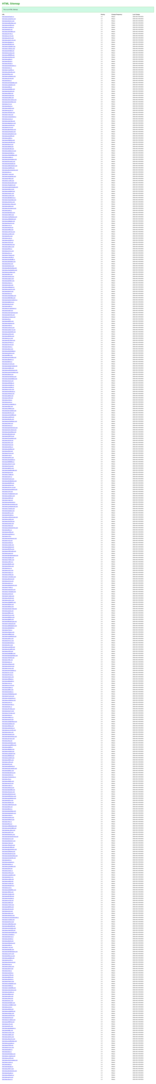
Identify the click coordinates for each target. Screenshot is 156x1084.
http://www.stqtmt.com (7, 206)
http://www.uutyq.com (7, 1077)
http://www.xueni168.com (8, 647)
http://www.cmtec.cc (7, 785)
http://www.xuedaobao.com (9, 983)
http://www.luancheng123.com (10, 427)
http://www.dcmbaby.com (8, 1002)
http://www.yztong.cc (7, 1062)
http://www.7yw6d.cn (7, 587)
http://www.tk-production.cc (9, 404)
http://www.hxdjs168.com (8, 142)
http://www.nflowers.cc (8, 359)
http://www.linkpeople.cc (8, 642)
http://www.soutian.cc (7, 157)
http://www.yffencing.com (8, 845)
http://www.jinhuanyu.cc (8, 885)
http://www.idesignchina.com (9, 268)
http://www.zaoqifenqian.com (9, 1041)
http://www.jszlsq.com (7, 285)
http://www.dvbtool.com (8, 547)
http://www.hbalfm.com (8, 619)
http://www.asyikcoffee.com (9, 357)
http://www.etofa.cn (7, 945)
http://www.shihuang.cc (8, 1075)
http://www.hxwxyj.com (8, 711)
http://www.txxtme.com (8, 523)
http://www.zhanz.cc (7, 282)
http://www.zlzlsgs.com (8, 1036)
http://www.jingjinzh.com (8, 819)
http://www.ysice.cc (7, 683)
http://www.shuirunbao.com (9, 295)
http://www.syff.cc (6, 536)
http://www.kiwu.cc (7, 1051)
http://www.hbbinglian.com (8, 297)
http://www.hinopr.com (7, 374)
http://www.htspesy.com (8, 21)
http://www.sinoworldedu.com (9, 378)
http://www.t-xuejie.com (8, 180)
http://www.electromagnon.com (10, 170)
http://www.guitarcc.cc (7, 717)
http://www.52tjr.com (7, 868)
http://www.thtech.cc (7, 106)
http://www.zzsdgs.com (8, 195)
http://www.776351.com (8, 559)
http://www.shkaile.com (8, 557)
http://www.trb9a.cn (7, 87)
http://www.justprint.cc (7, 972)
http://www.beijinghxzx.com (9, 796)
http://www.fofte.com (7, 806)
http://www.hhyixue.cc (7, 674)
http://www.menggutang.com (9, 159)
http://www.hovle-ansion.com (9, 768)
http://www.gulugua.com (8, 323)
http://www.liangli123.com (8, 212)
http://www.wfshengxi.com (8, 794)
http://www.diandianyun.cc (8, 197)
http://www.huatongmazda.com (10, 187)
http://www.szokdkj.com (8, 757)
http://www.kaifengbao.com (9, 23)
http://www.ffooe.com (7, 74)
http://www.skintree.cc (7, 979)
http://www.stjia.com (7, 740)
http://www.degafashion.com (9, 481)
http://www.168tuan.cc (7, 679)
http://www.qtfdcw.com (8, 994)
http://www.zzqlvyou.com (8, 231)
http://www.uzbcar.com (8, 485)
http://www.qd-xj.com (7, 645)
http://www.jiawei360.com (8, 789)
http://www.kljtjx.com (7, 274)
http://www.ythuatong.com (8, 184)
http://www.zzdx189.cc (8, 257)
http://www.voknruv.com (8, 327)
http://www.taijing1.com (8, 468)
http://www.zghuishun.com (9, 700)
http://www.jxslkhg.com (8, 214)
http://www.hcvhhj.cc (7, 960)
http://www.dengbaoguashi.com (10, 555)
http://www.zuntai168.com (8, 1011)
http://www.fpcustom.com (8, 161)
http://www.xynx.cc (7, 225)
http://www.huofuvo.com (8, 353)
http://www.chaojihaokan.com (9, 216)
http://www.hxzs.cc (7, 568)
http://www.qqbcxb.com (8, 787)
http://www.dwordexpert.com (9, 1070)
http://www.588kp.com (7, 613)
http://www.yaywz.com (8, 668)
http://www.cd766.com (7, 574)
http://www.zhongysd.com (8, 962)
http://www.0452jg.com (8, 604)
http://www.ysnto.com (7, 114)
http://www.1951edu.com (8, 112)
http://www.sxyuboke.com (8, 1019)
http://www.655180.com (8, 44)
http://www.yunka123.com (8, 623)
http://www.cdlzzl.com (7, 913)
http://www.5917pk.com (8, 412)
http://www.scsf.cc (7, 887)
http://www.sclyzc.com (8, 251)
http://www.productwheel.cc (9, 116)
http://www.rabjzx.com (7, 638)
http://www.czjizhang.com (8, 753)
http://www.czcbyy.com (8, 953)
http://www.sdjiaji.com (7, 902)
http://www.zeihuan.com (8, 664)
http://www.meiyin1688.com (9, 414)
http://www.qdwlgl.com (7, 146)
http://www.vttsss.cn (7, 1079)
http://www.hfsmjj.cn (7, 61)
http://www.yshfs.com (7, 762)
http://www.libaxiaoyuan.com (9, 621)
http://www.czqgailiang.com (9, 1004)
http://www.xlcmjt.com (7, 440)
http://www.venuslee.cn (8, 385)
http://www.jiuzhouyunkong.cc (9, 299)
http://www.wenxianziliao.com (9, 82)
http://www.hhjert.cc (7, 248)
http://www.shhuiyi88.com (8, 31)
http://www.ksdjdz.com (8, 97)
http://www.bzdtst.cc (7, 1049)
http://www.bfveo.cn (7, 823)
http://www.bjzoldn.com (8, 949)
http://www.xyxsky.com (8, 389)
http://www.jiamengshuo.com (9, 736)
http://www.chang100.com (8, 930)
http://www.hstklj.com (7, 310)
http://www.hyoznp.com (8, 696)
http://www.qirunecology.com (9, 182)
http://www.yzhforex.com (8, 48)
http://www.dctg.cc (7, 860)
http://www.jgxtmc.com (8, 676)
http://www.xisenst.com (8, 276)
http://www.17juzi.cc (7, 630)
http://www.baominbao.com (9, 811)
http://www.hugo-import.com (9, 429)
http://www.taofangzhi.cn (8, 766)
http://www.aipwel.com (7, 941)
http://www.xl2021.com (8, 760)
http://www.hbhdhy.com (8, 564)
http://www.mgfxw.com (8, 872)
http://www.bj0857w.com (8, 1021)
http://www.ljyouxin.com (8, 478)
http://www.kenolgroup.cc (8, 391)
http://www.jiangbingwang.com (10, 951)
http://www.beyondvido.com (9, 410)
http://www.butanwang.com (9, 813)
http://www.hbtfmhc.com (8, 617)
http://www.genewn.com (8, 734)
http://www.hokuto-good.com (9, 608)
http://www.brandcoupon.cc (9, 65)
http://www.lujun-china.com (9, 204)
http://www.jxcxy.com (7, 338)
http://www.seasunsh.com (8, 589)
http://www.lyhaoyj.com (8, 981)
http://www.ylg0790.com (8, 657)
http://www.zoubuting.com (8, 46)
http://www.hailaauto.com (8, 221)
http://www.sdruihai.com (8, 449)
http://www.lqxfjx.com (7, 1026)
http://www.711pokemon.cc (9, 777)
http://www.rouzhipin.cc (8, 387)
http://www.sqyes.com (7, 581)
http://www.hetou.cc (7, 715)
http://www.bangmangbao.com (10, 655)
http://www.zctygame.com (8, 317)
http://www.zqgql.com (7, 593)
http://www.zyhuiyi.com (8, 904)
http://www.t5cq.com (7, 236)
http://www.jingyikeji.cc (8, 515)
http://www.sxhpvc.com (8, 600)
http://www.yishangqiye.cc (8, 698)
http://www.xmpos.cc (7, 870)
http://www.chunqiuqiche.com (9, 270)
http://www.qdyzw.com (8, 909)
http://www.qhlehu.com (8, 606)
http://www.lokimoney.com (8, 840)
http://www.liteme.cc (7, 361)
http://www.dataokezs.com (9, 123)
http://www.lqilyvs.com (7, 512)
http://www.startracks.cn (8, 728)
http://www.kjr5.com (7, 764)
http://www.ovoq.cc (7, 964)
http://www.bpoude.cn (7, 1073)
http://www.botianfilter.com (8, 653)
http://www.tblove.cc (7, 808)
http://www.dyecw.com (8, 466)
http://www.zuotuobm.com (8, 875)
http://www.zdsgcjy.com (8, 666)
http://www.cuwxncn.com (8, 289)
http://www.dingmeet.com (8, 434)
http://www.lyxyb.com (7, 127)
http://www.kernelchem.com (9, 376)
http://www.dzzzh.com (7, 304)
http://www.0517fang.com (8, 340)
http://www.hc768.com (7, 975)
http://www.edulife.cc (7, 747)
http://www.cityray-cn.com (8, 487)
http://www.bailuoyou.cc (8, 302)
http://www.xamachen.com (9, 18)
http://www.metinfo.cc (7, 985)
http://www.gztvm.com (7, 380)
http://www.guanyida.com (8, 121)
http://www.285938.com (8, 755)
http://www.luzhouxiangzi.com (9, 489)
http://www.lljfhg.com (7, 355)
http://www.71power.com (8, 508)
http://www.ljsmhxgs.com (8, 834)
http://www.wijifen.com (7, 689)
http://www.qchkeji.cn (7, 542)
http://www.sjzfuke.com (8, 1013)
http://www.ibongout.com (8, 244)
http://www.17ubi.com (7, 843)
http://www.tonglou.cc (7, 446)
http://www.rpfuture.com (8, 632)
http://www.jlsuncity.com (8, 223)
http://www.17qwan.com (8, 255)
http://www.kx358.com (7, 532)
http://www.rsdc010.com (8, 1015)
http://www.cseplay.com (8, 233)
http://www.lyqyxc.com (8, 640)
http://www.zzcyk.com (7, 35)
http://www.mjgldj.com (7, 498)
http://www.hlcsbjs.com (8, 419)
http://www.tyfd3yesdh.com (9, 551)
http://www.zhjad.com (7, 525)
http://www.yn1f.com (7, 540)
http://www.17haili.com (7, 474)
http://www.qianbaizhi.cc (8, 627)
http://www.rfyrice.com (8, 453)
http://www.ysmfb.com (7, 883)
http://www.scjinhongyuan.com (10, 517)
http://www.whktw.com (7, 1009)
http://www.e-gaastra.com (8, 1056)
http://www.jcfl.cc (6, 319)
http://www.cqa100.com (8, 417)
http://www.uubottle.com (8, 958)
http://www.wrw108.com (8, 136)
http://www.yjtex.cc (7, 821)
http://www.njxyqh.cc (7, 33)
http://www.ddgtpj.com (7, 977)
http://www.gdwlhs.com (8, 781)
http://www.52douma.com (8, 943)
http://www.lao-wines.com (8, 830)
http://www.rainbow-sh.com (9, 150)
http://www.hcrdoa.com (8, 95)
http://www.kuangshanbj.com (9, 932)
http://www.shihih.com (7, 93)
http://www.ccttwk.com (8, 879)
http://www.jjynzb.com (7, 444)
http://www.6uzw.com (7, 472)
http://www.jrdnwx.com (8, 566)
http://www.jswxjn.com (7, 719)
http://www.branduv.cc (7, 691)
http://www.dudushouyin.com (9, 585)
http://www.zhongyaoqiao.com (10, 1060)
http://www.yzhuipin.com (8, 919)
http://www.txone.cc (7, 402)
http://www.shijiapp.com (8, 408)
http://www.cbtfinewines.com (9, 826)
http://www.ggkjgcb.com (8, 393)
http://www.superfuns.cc (8, 534)
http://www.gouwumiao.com (9, 199)
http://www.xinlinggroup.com (9, 804)
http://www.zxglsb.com (8, 519)
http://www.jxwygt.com (8, 344)
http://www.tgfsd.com (7, 451)
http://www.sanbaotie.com (8, 84)
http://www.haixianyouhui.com (9, 366)
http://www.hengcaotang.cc (9, 670)
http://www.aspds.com (7, 610)
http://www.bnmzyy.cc (7, 877)
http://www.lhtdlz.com (7, 1030)
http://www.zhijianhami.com (9, 219)
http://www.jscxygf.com (8, 685)
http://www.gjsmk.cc (7, 346)
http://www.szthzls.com (8, 966)
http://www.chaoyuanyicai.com (10, 312)
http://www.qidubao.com (8, 749)
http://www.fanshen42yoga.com (10, 836)
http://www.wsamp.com (8, 817)
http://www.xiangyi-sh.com (9, 40)
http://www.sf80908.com (8, 55)
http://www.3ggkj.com (7, 423)
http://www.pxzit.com (7, 911)
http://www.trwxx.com (7, 1000)
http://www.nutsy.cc (7, 476)
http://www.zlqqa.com (7, 998)
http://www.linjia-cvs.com (8, 955)
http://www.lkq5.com (7, 29)
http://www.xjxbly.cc (7, 325)
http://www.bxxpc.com (7, 838)
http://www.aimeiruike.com (8, 261)
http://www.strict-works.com (9, 99)
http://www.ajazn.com (7, 348)
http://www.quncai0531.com (9, 745)
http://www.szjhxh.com (8, 334)
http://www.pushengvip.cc (8, 502)
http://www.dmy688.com (8, 847)
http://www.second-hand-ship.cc (10, 917)
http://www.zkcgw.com (8, 78)
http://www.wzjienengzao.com (9, 370)
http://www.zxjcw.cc (7, 1007)
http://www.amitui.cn (7, 59)
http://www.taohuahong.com (9, 133)
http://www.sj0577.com (8, 1068)
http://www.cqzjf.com (7, 491)
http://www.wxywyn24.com (9, 730)
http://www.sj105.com (7, 651)
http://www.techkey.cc (7, 774)
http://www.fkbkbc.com (8, 770)
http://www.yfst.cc (6, 779)
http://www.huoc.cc (7, 67)
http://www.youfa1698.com (9, 987)
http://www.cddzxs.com (8, 246)
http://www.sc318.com (7, 1058)
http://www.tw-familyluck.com (9, 421)
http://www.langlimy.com (8, 280)
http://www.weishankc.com (9, 742)
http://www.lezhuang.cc (8, 16)
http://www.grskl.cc (7, 970)
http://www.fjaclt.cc (7, 1064)
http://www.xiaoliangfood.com (9, 721)
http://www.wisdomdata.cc (8, 351)
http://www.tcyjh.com (7, 1024)
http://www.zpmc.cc (7, 702)
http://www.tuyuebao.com (8, 272)
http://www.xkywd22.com (8, 649)
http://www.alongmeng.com (9, 129)
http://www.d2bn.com (7, 406)
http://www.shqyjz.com (8, 38)
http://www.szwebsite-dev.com (10, 506)
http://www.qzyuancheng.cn (9, 308)
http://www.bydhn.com (7, 178)
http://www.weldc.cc (7, 306)
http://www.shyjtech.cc (8, 342)
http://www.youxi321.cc (8, 69)
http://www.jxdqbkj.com (8, 368)
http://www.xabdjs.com (8, 1034)
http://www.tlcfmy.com (7, 800)
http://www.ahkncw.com (8, 578)
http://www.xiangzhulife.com (9, 828)
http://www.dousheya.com (8, 853)
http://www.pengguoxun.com (9, 538)
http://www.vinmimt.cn (7, 938)
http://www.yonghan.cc (8, 27)
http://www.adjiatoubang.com (9, 625)
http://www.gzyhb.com (7, 900)
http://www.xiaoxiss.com (8, 915)
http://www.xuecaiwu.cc (8, 1043)
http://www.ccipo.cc (7, 238)
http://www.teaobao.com (8, 510)
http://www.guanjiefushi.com (9, 636)
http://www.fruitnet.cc (7, 687)
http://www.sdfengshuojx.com (9, 165)
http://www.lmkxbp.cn (7, 1066)
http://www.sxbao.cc (7, 815)
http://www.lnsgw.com (7, 1017)
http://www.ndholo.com (8, 802)
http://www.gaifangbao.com (9, 923)
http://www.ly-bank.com (8, 596)
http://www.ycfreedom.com (9, 576)
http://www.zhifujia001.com (9, 602)
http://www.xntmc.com (7, 732)
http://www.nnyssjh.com (8, 363)
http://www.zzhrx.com (7, 570)
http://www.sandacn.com (8, 495)
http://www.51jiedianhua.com (9, 693)
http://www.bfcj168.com (8, 896)
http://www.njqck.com (7, 442)
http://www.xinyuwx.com (8, 738)
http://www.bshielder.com (8, 89)
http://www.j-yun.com (7, 947)
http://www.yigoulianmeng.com (10, 493)
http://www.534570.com (8, 436)
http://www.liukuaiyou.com (8, 772)
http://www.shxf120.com (8, 521)
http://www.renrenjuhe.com (9, 928)
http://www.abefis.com (7, 395)
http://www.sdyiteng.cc (8, 240)
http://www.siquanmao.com (9, 176)
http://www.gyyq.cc (7, 104)
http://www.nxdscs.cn (7, 572)
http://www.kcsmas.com (8, 52)
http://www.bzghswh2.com (9, 131)
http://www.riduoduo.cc (8, 42)
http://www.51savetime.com (9, 438)
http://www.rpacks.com (8, 193)
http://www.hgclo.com (7, 263)
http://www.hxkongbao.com (9, 101)
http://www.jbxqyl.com (7, 144)
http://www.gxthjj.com (7, 397)
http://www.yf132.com (7, 242)
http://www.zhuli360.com (8, 167)
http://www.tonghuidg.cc (8, 153)
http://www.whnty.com (7, 968)
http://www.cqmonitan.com (9, 866)
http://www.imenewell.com (8, 163)
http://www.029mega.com (8, 851)
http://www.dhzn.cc (7, 529)
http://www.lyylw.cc (7, 455)
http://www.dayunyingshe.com (10, 504)
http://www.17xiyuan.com (8, 713)
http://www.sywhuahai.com (9, 591)
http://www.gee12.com (7, 783)
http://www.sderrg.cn (7, 583)
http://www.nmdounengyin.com (10, 527)
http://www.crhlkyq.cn (7, 561)
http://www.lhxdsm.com (8, 265)
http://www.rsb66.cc (7, 138)
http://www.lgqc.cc (6, 172)
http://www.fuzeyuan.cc (8, 704)
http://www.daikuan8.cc (8, 681)
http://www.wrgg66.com (8, 25)
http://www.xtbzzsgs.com (8, 1038)
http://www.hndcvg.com (8, 189)
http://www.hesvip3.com (8, 91)
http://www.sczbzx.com (8, 1032)
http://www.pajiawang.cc (8, 287)
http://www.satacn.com (8, 278)
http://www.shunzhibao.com (9, 432)
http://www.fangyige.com (8, 314)
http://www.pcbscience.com (9, 990)
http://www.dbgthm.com (8, 336)
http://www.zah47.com (7, 832)
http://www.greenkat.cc (8, 898)
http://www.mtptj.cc (7, 210)
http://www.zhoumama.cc (8, 459)
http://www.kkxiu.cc (7, 293)
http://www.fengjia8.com (8, 50)
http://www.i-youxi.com (8, 174)
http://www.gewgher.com (8, 57)
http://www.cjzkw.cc (7, 400)
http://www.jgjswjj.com (7, 227)
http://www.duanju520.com (9, 331)
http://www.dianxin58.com (8, 926)
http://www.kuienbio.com (8, 723)
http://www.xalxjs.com (7, 996)
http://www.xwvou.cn (7, 118)
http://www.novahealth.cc (8, 259)
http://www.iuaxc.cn (7, 662)
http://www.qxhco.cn (7, 425)
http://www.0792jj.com (7, 1045)
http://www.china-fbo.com (8, 72)
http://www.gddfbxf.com (8, 634)
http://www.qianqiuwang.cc (9, 1028)
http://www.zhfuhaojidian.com (9, 155)
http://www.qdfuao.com (8, 725)
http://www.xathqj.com (7, 881)
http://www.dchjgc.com (8, 457)
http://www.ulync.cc (7, 253)
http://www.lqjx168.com (8, 148)
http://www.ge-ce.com (7, 672)
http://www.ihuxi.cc (7, 80)
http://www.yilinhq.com (7, 892)
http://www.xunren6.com (8, 125)
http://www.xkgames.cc (8, 992)
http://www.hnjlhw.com (7, 229)
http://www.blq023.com (8, 906)
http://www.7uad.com (7, 500)
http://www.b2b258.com (8, 483)
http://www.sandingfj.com (8, 191)
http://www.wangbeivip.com (9, 798)
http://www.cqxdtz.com (8, 544)
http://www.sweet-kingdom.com (10, 372)
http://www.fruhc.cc (7, 706)
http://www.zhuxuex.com (8, 791)
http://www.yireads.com (8, 894)
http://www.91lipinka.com (8, 140)
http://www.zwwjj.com (7, 553)
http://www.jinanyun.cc (8, 936)
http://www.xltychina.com (8, 708)
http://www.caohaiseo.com (9, 76)
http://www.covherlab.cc (8, 934)
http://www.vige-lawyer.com (9, 208)
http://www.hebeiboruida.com (9, 470)
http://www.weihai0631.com (9, 889)
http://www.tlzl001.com (8, 321)
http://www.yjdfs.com (7, 659)
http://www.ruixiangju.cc (8, 862)
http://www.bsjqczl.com (8, 921)
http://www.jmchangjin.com (9, 857)
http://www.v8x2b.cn (7, 63)
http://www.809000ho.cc (8, 461)
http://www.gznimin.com (8, 751)
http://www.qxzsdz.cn (7, 110)
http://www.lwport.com (7, 291)
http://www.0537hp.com (8, 549)
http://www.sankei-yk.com (8, 329)
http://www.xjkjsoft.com (8, 598)
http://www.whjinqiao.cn (8, 383)
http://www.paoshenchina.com (10, 855)
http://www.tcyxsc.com (8, 1047)
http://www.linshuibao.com (8, 1053)
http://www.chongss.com (8, 202)
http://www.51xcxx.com (8, 615)
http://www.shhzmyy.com (8, 463)
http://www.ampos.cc (7, 864)
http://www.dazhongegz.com (9, 849)
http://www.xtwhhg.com (8, 108)
